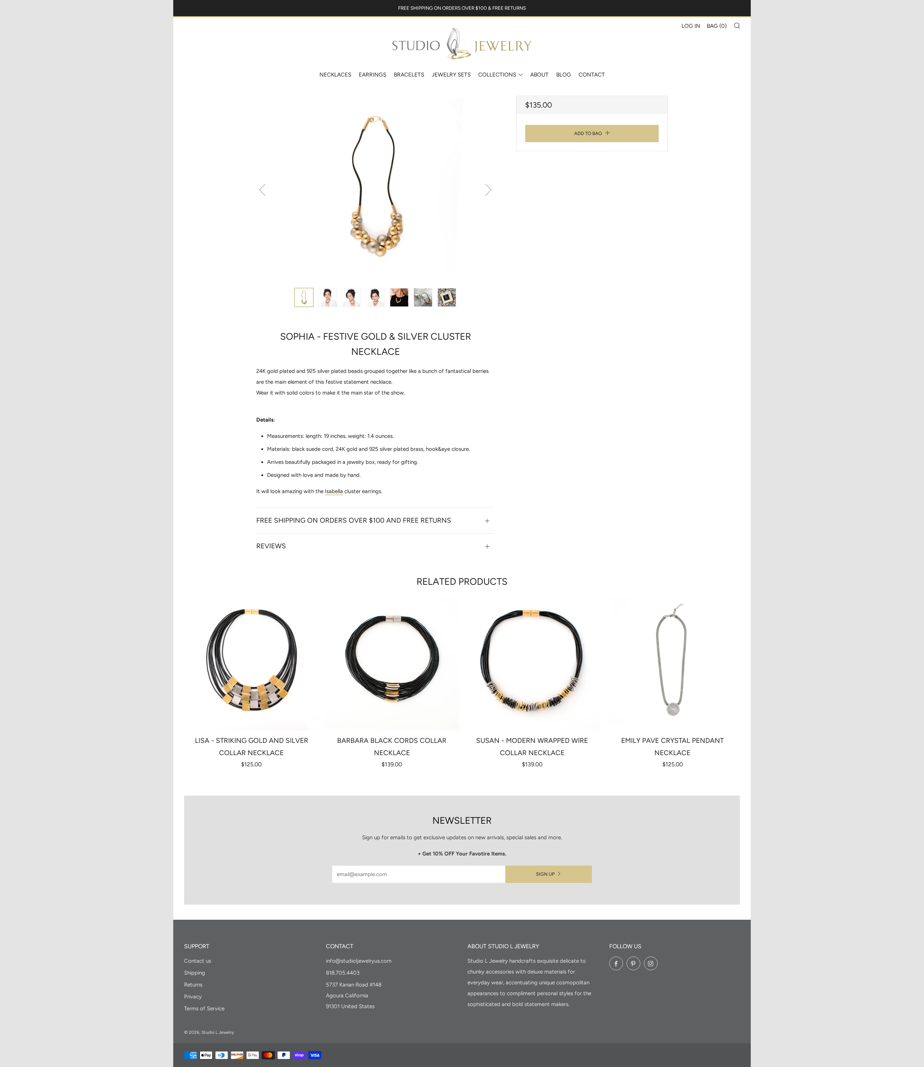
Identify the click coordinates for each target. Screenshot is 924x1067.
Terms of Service (204, 1008)
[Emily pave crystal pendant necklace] (672, 663)
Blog (563, 74)
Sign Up (545, 874)
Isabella (334, 491)
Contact (592, 74)
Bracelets (409, 74)
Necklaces (335, 74)
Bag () (717, 25)
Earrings (372, 74)
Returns (193, 984)
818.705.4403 (342, 973)
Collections (497, 74)
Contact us (197, 961)
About (539, 74)
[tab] (304, 297)
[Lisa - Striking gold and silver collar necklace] (251, 663)
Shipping (194, 973)
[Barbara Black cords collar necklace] (391, 663)
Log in (690, 25)
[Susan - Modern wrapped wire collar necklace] (532, 663)
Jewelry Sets (451, 74)
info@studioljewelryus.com (359, 961)
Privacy (193, 996)
